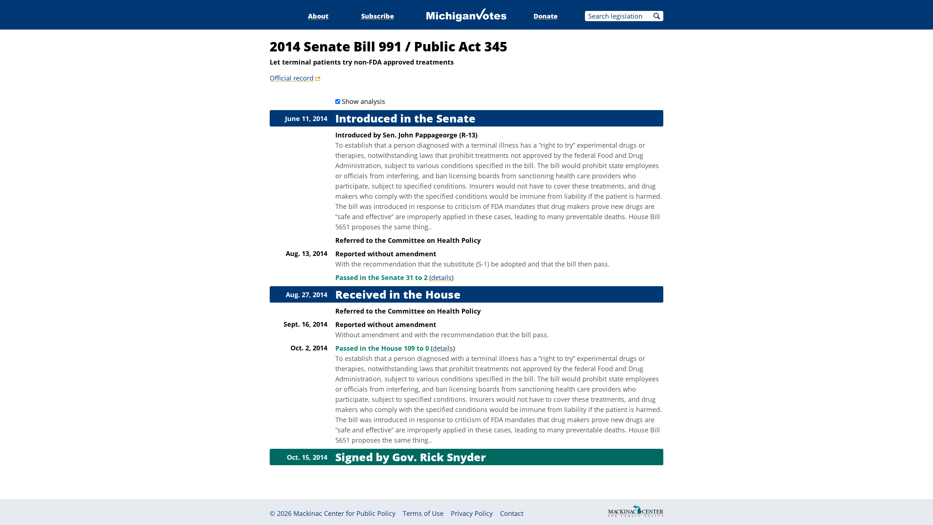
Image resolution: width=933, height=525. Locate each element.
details (441, 277)
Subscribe (377, 16)
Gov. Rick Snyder (439, 457)
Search (656, 16)
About (318, 16)
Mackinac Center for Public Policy (344, 513)
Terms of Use (423, 513)
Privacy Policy (472, 513)
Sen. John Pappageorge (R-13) (430, 135)
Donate (546, 16)
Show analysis (363, 101)
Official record (291, 78)
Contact (511, 513)
